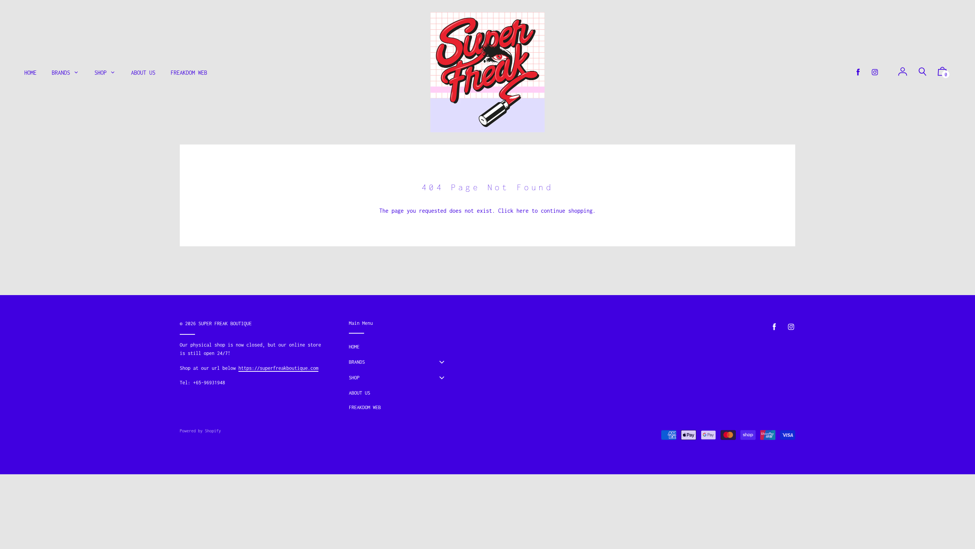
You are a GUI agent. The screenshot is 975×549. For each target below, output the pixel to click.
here (522, 210)
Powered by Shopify (200, 431)
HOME (354, 347)
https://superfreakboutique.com (278, 368)
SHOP (354, 377)
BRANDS (357, 362)
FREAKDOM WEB (365, 407)
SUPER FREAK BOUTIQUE (225, 323)
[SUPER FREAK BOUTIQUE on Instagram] (875, 72)
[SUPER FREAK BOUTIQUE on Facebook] (858, 72)
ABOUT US (359, 393)
